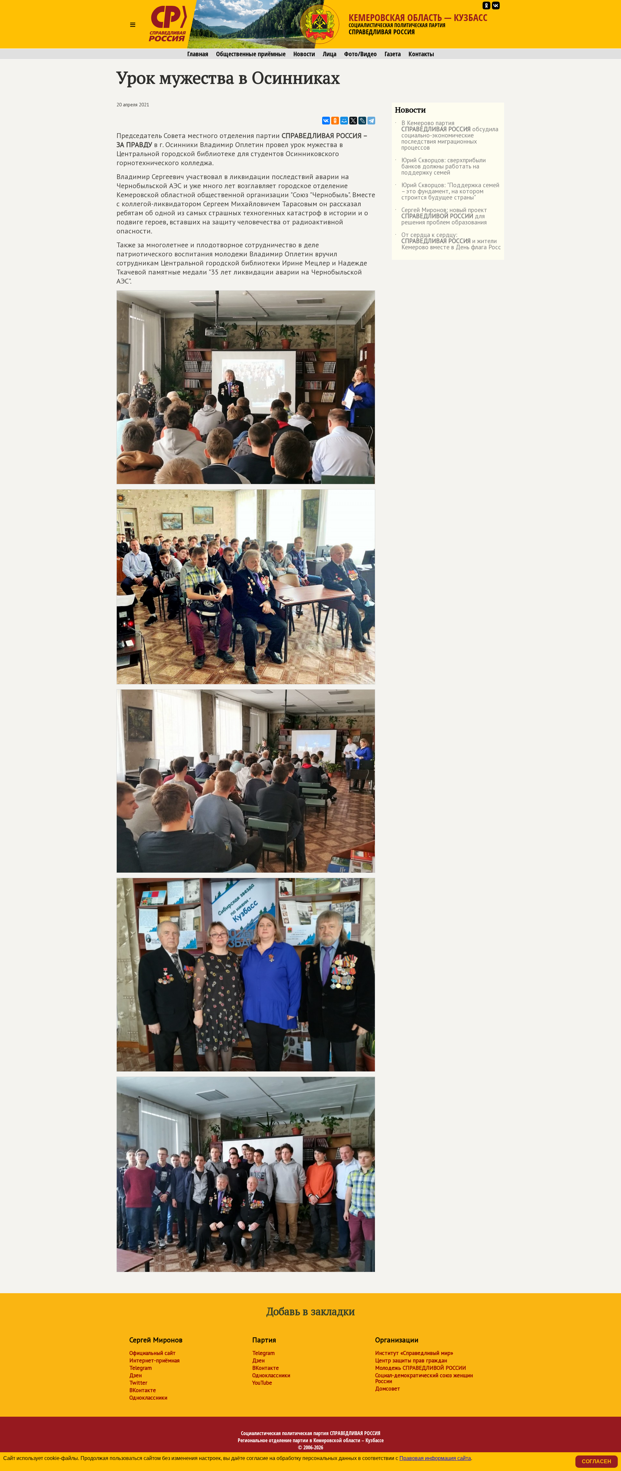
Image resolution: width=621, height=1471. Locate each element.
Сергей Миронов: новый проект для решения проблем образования (441, 216)
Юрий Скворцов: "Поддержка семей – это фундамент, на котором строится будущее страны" (447, 191)
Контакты (421, 54)
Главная (197, 54)
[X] (353, 120)
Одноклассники (148, 1398)
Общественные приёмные (251, 54)
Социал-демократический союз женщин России (424, 1378)
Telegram (140, 1368)
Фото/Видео (360, 54)
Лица (329, 54)
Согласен (596, 1461)
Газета (393, 54)
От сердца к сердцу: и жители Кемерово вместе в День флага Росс (448, 241)
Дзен (135, 1375)
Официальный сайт (152, 1353)
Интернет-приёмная (154, 1360)
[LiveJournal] (362, 120)
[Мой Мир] (344, 120)
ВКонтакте (142, 1390)
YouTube (262, 1383)
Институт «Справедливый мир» (414, 1353)
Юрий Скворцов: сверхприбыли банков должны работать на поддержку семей (440, 166)
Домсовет (387, 1388)
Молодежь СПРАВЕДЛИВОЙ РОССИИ (420, 1368)
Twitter (138, 1383)
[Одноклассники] (335, 120)
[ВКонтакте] (326, 120)
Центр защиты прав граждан (411, 1360)
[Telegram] (371, 120)
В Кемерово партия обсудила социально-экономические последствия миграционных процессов (446, 135)
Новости (304, 54)
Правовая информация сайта (435, 1458)
